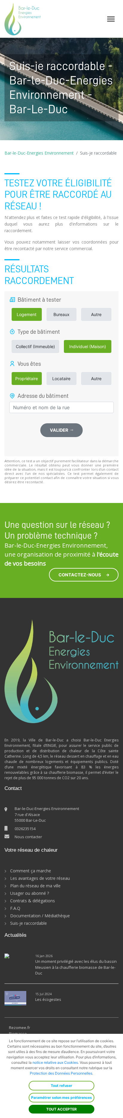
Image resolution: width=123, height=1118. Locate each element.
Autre (96, 314)
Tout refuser (61, 1085)
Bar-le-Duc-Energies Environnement (39, 153)
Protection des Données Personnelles (61, 1073)
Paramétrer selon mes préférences (61, 1097)
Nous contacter (28, 836)
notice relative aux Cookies (55, 1062)
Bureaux (61, 314)
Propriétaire (26, 378)
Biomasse (18, 1033)
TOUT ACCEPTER (61, 1109)
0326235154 (25, 828)
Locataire (61, 378)
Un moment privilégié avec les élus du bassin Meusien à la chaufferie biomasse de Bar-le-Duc (76, 967)
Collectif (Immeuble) (35, 346)
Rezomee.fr (19, 1027)
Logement (26, 314)
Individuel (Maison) (87, 346)
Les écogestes (48, 999)
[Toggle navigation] (111, 19)
